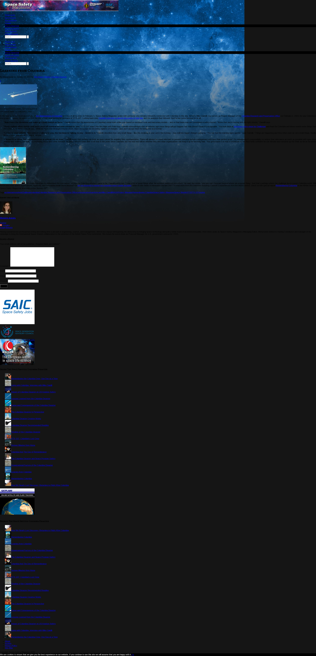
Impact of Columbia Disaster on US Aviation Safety (33, 392)
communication (83, 192)
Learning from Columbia (21, 472)
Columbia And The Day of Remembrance (29, 452)
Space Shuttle (180, 192)
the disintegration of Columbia (49, 116)
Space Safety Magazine (163, 192)
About (7, 641)
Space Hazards (11, 34)
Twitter (3, 223)
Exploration (11, 31)
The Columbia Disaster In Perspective (27, 412)
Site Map (9, 648)
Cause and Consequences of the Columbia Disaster (33, 405)
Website (9, 228)
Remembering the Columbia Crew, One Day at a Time (34, 379)
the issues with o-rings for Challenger (250, 126)
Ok (133, 654)
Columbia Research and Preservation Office (261, 116)
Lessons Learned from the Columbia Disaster (30, 399)
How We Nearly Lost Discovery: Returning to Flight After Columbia (40, 485)
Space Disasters (12, 25)
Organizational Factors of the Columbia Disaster (32, 465)
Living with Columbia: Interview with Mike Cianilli (31, 385)
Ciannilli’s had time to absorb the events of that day (121, 118)
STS (189, 192)
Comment (5, 266)
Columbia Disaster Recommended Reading (30, 425)
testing (202, 192)
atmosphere (17, 192)
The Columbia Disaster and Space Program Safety (33, 459)
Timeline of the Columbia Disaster (25, 432)
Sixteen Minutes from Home (23, 445)
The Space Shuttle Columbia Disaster (50, 77)
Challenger (26, 192)
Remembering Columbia (286, 185)
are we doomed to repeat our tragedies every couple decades (104, 185)
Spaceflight (10, 17)
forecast (98, 192)
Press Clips (10, 15)
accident (8, 192)
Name (2, 271)
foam (92, 192)
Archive (8, 643)
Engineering (11, 20)
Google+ (6, 225)
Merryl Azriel (8, 218)
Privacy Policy (11, 646)
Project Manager (125, 192)
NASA (115, 192)
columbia (35, 192)
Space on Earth (12, 28)
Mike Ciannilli (107, 192)
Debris (8, 23)
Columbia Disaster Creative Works (26, 419)
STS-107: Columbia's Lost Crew (25, 439)
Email (2, 228)
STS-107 (195, 192)
